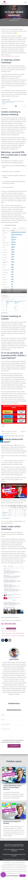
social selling (21, 635)
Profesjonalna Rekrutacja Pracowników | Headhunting (14, 850)
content (5, 630)
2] (15, 46)
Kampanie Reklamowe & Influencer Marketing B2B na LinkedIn (14, 855)
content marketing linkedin (18, 633)
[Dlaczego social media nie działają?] (14, 810)
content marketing (11, 628)
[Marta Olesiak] (14, 652)
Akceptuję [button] (22, 875)
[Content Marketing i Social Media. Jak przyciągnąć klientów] (14, 775)
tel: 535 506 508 (8, 624)
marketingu (21, 49)
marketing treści (14, 635)
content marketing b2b (6, 633)
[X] (1, 439)
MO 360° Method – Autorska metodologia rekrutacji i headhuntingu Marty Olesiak (14, 845)
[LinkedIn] (1, 441)
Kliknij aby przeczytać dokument (10, 875)
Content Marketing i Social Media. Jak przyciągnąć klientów (12, 787)
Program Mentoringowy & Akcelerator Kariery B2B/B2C (14, 860)
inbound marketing (5, 635)
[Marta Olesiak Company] (5, 2)
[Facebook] (1, 437)
